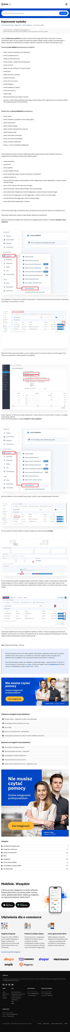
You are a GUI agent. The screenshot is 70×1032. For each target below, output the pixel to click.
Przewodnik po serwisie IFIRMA (12, 865)
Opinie (4, 996)
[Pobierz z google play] (23, 905)
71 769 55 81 (49, 995)
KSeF (5, 856)
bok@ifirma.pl (35, 993)
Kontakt (5, 997)
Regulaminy (46, 1023)
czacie (29, 664)
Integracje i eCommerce (10, 849)
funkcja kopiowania (10, 31)
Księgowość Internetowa (18, 994)
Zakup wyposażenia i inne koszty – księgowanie (17, 751)
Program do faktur (16, 996)
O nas (4, 992)
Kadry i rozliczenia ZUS (10, 852)
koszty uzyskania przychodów (35, 31)
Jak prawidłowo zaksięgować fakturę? (14, 747)
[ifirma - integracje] (8, 959)
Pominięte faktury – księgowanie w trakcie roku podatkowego (21, 719)
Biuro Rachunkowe (16, 992)
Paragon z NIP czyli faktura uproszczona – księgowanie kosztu (21, 764)
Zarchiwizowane (8, 869)
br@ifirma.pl (48, 993)
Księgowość (7, 859)
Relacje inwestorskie (56, 1023)
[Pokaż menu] (66, 4)
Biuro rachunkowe (47, 979)
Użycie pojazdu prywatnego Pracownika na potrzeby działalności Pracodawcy (24, 735)
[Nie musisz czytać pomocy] (35, 691)
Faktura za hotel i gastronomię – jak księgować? (17, 731)
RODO (12, 1003)
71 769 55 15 (32, 995)
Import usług (8, 727)
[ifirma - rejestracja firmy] (26, 959)
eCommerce (14, 999)
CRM (12, 1001)
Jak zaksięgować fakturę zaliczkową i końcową (17, 723)
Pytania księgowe (16, 997)
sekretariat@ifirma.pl (12, 1014)
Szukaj (64, 13)
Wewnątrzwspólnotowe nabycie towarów (15, 759)
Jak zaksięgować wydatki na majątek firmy (16, 755)
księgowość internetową (59, 979)
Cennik (39, 1023)
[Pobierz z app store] (8, 905)
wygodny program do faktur (11, 980)
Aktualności (6, 994)
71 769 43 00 (11, 1016)
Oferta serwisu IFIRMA (10, 862)
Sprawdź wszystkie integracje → (11, 952)
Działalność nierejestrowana (12, 846)
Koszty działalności (24, 30)
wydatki (46, 31)
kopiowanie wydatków (21, 31)
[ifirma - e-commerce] (8, 964)
